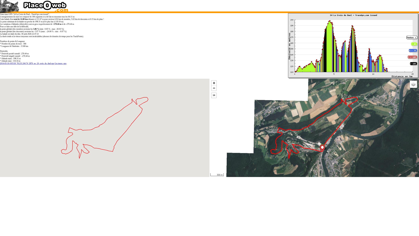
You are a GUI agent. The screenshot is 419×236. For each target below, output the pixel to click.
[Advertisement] (308, 5)
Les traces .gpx (60, 63)
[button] (322, 148)
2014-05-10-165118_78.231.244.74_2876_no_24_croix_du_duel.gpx (27, 63)
